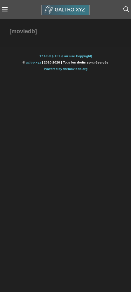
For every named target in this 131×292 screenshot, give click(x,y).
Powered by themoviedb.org (65, 69)
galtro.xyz (33, 62)
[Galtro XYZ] (65, 9)
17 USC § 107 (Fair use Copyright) (65, 56)
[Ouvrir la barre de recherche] (126, 9)
